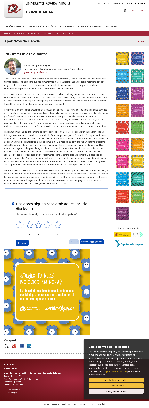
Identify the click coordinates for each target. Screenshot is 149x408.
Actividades (67, 26)
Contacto (111, 26)
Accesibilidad (99, 404)
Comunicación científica (42, 26)
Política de (85, 404)
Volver (142, 41)
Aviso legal (72, 404)
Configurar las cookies (116, 391)
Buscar (124, 10)
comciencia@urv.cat (12, 382)
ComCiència (39, 12)
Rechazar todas (116, 385)
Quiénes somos (15, 26)
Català (132, 11)
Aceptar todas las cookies (116, 380)
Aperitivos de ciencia (26, 34)
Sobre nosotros (13, 390)
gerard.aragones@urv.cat (36, 72)
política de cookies (116, 371)
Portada (8, 34)
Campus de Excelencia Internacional (121, 4)
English (140, 11)
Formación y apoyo (89, 26)
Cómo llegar (12, 392)
